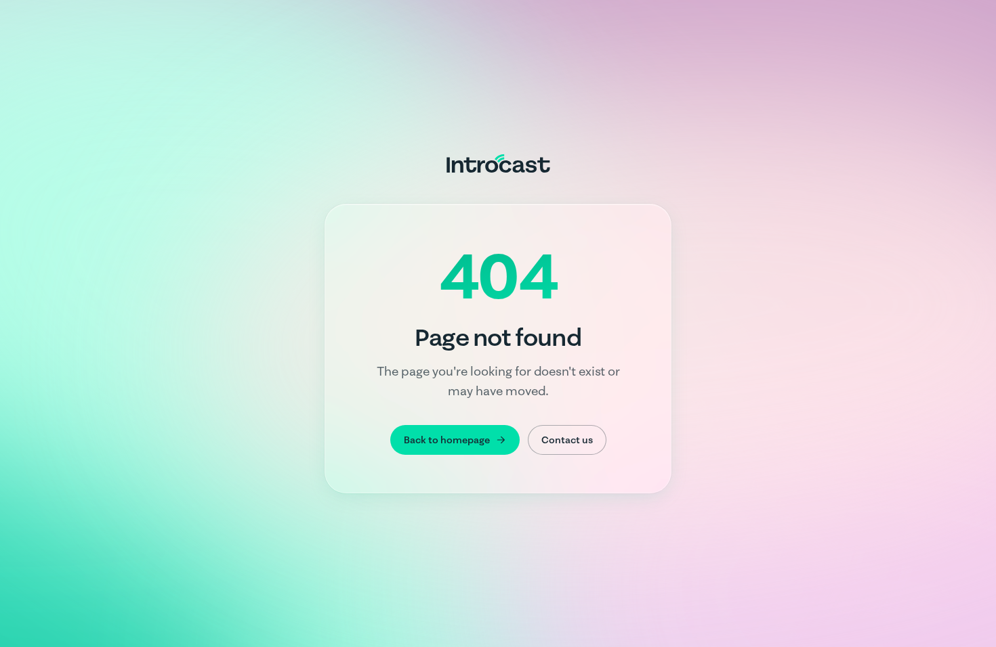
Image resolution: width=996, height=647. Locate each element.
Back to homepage (447, 440)
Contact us (567, 440)
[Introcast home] (498, 163)
